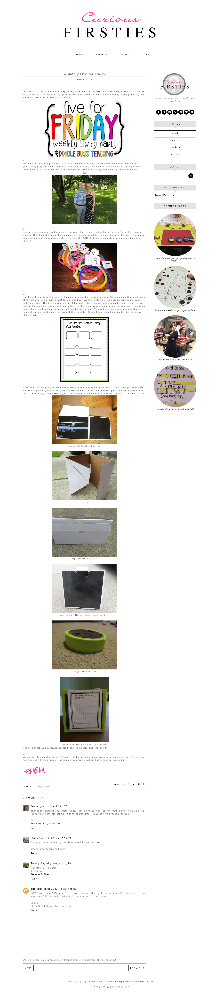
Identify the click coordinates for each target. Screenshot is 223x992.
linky (39, 786)
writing (175, 154)
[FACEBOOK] (158, 112)
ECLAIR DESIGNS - (120, 987)
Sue (33, 806)
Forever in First (40, 874)
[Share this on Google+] (144, 784)
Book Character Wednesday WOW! (175, 360)
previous (137, 968)
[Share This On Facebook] (128, 784)
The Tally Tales (40, 889)
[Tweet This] (133, 784)
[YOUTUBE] (191, 112)
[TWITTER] (164, 112)
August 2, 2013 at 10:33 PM (55, 838)
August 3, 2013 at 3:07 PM (56, 863)
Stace (34, 838)
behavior (175, 133)
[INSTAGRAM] (169, 112)
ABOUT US (126, 55)
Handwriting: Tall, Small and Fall (175, 409)
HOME (79, 55)
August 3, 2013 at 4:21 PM (66, 889)
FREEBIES (101, 55)
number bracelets (87, 235)
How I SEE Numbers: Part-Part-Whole (175, 310)
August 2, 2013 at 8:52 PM (51, 806)
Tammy (35, 863)
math (47, 786)
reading (175, 147)
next (28, 968)
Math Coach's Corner (115, 232)
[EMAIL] (180, 112)
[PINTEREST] (175, 112)
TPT (148, 55)
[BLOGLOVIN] (186, 112)
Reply (34, 828)
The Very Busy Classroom (46, 823)
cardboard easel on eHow (107, 393)
